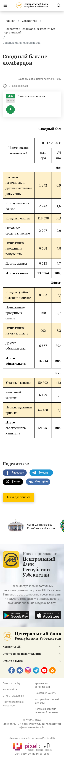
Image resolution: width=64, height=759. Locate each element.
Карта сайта (10, 689)
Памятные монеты (46, 693)
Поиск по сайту (11, 683)
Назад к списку (18, 497)
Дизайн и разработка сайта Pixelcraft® (32, 738)
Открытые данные (13, 695)
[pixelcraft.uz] (32, 746)
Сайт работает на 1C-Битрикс (32, 753)
